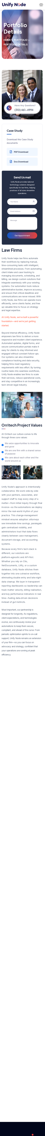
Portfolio (20, 40)
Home (7, 40)
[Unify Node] (14, 4)
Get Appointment (22, 235)
